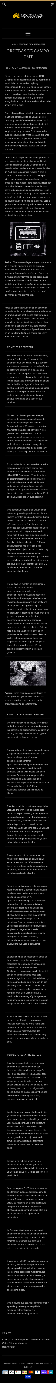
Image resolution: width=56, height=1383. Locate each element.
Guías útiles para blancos (14, 1343)
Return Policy (8, 1346)
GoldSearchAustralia (34, 1363)
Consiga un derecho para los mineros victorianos (26, 1339)
